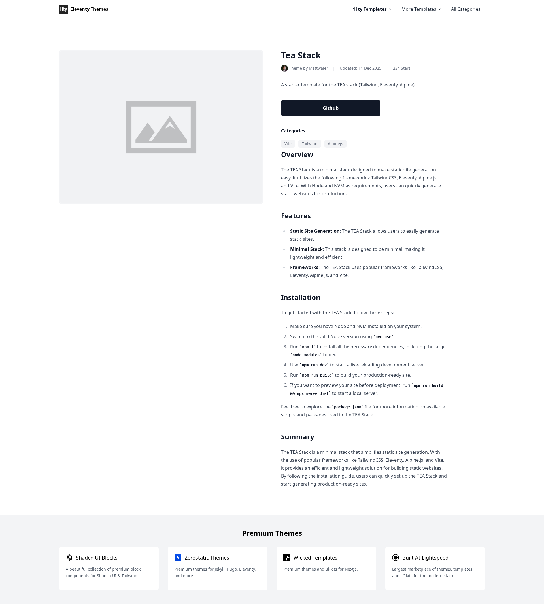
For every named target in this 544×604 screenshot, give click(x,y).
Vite (288, 143)
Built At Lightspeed (425, 557)
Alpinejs (335, 143)
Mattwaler (318, 68)
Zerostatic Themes (207, 557)
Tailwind (310, 143)
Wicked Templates (315, 557)
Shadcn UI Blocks (97, 557)
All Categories (466, 9)
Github (331, 108)
